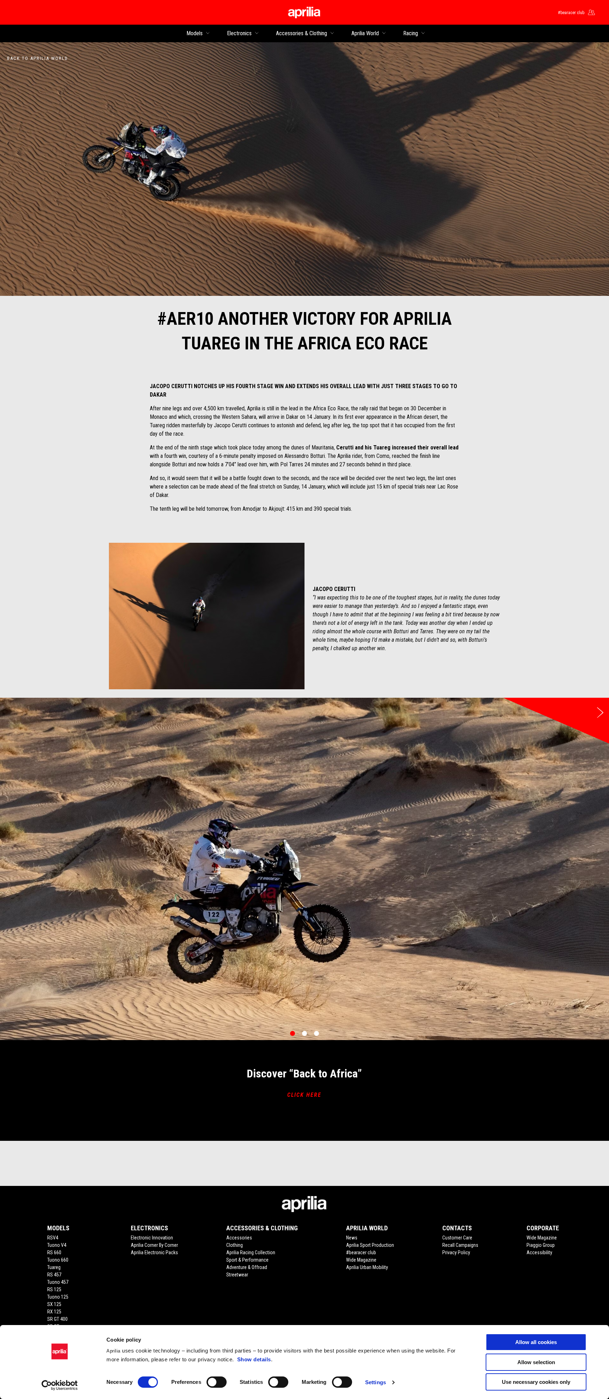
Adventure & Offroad (246, 1267)
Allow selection (536, 1362)
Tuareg (54, 1267)
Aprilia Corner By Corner (154, 1245)
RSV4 (52, 1238)
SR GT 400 (57, 1319)
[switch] (217, 1382)
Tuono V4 (56, 1245)
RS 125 (54, 1289)
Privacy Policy (456, 1252)
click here (304, 1095)
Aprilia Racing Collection (250, 1252)
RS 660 (54, 1252)
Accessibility (539, 1252)
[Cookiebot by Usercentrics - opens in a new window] (60, 1385)
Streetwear (237, 1274)
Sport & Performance (247, 1260)
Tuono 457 (57, 1282)
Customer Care (457, 1238)
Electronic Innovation (152, 1238)
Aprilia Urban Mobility (367, 1267)
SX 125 (54, 1304)
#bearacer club (361, 1252)
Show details (254, 1359)
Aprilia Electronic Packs (154, 1252)
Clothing (234, 1245)
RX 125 (54, 1311)
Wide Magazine (361, 1260)
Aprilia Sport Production (370, 1245)
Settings (375, 1382)
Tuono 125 (57, 1297)
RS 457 (54, 1274)
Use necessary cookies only (536, 1382)
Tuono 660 (57, 1260)
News (351, 1238)
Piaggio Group (541, 1245)
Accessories (239, 1238)
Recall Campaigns (460, 1245)
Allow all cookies (536, 1342)
